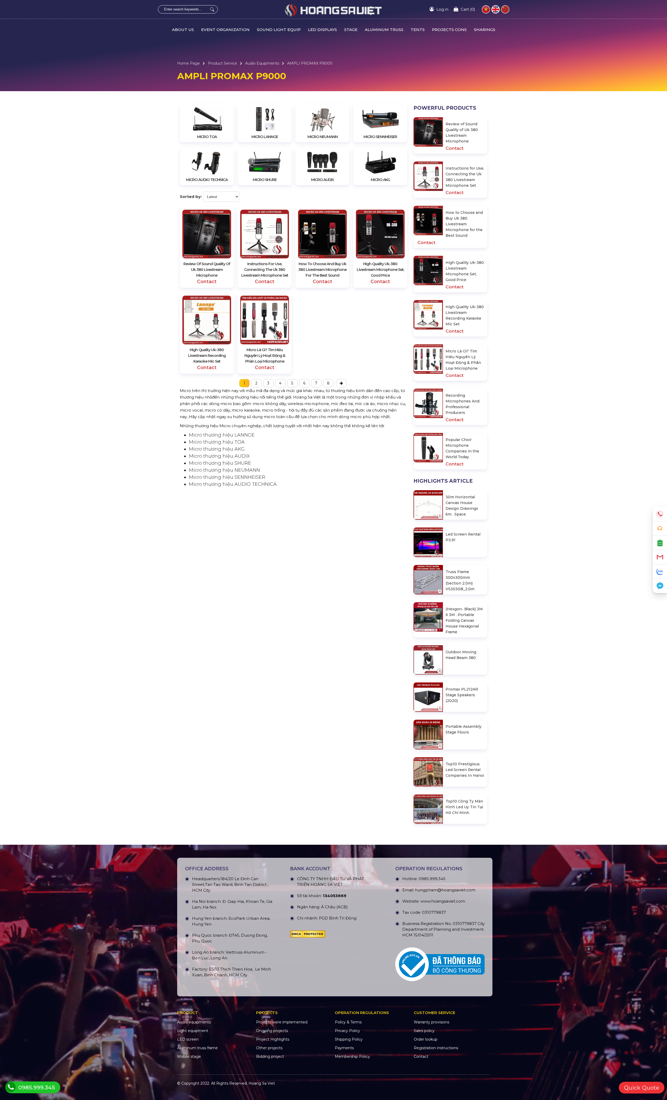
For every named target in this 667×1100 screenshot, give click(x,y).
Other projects (269, 1048)
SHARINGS (484, 29)
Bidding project (270, 1056)
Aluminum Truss (384, 29)
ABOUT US (183, 29)
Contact (421, 1056)
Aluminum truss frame (197, 1048)
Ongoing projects (272, 1030)
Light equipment (192, 1030)
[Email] (660, 557)
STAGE (350, 29)
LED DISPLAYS (322, 29)
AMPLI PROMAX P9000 (309, 63)
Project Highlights (272, 1039)
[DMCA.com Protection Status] (307, 935)
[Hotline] (660, 514)
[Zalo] (660, 571)
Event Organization (225, 29)
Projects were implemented (281, 1022)
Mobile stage (189, 1056)
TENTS (418, 29)
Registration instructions (436, 1048)
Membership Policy (352, 1056)
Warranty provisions (431, 1022)
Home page (188, 63)
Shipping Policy (349, 1039)
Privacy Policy (347, 1030)
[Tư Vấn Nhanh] (660, 528)
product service (222, 63)
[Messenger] (660, 586)
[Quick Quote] (660, 543)
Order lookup (425, 1039)
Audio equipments (262, 63)
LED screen (188, 1039)
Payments (344, 1048)
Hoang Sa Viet (262, 1083)
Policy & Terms (348, 1022)
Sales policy (424, 1030)
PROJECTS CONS (449, 29)
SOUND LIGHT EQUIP (279, 29)
